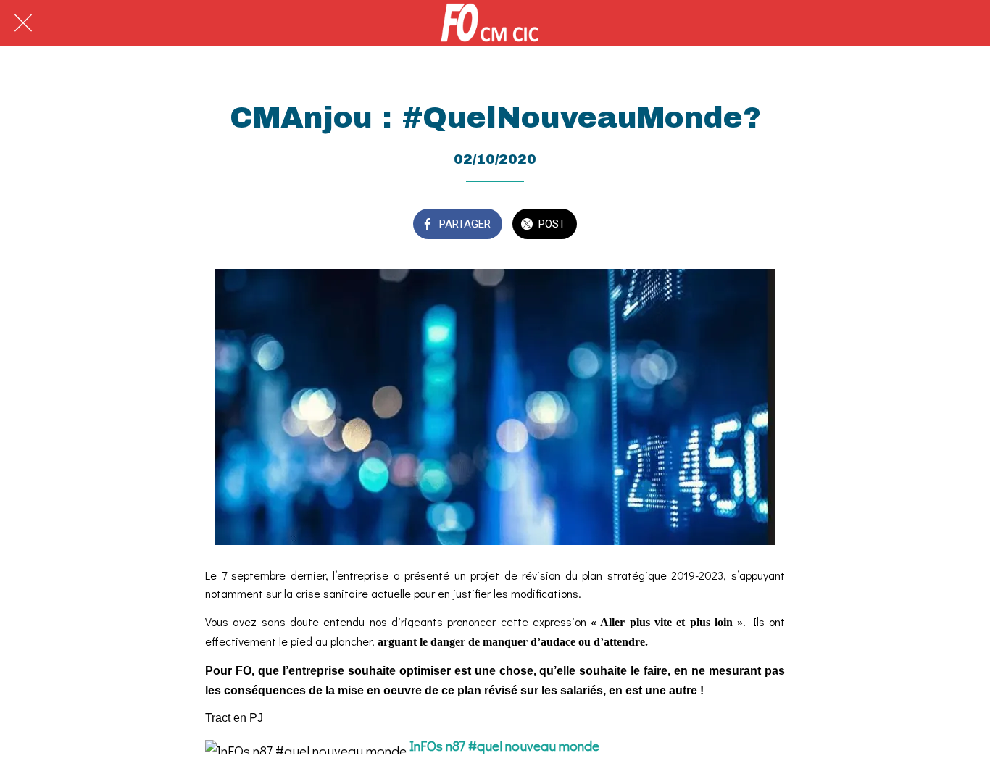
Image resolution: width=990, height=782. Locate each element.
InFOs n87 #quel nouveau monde (504, 745)
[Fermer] (23, 23)
